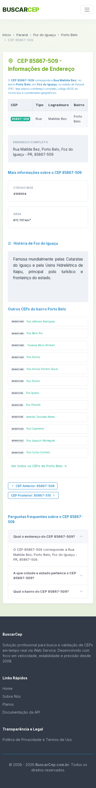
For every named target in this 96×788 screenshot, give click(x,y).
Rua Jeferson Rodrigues (33, 321)
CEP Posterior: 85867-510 (31, 495)
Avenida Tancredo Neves (33, 416)
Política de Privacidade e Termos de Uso (37, 739)
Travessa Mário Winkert (33, 345)
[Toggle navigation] (87, 9)
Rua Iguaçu (25, 392)
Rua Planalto (26, 404)
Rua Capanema (28, 428)
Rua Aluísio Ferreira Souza (35, 369)
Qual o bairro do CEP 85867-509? (41, 591)
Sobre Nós (12, 696)
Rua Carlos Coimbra (31, 452)
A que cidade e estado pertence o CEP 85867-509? (44, 575)
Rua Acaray (26, 357)
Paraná (22, 35)
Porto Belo (69, 35)
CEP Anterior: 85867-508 (35, 486)
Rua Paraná (26, 381)
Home (8, 688)
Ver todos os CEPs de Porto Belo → (39, 466)
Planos (8, 704)
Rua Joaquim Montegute (33, 440)
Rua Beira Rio (27, 333)
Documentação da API (21, 712)
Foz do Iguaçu (44, 35)
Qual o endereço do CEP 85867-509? (44, 536)
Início (7, 35)
